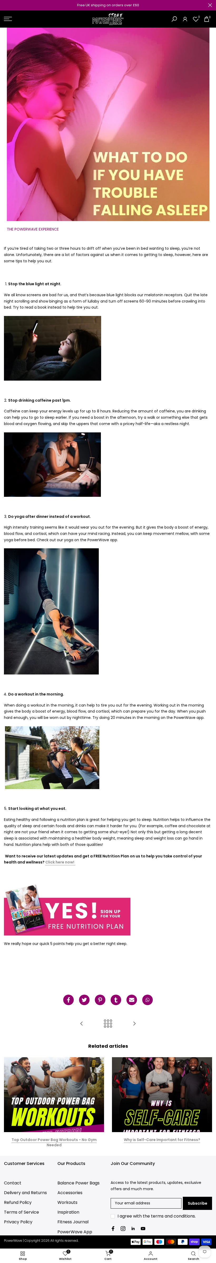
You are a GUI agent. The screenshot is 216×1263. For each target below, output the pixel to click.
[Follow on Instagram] (123, 1228)
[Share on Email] (131, 1000)
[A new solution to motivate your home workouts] (134, 1024)
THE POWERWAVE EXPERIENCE (33, 229)
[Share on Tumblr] (116, 1000)
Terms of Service (21, 1212)
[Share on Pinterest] (100, 1000)
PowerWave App (74, 1232)
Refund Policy (18, 1202)
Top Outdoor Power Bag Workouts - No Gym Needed (54, 1142)
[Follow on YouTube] (143, 1228)
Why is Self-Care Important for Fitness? (162, 1139)
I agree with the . (156, 1216)
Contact (12, 1183)
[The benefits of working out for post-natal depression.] (81, 1024)
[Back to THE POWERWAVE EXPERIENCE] (108, 1024)
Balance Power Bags (78, 1183)
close (6, 5)
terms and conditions (173, 1216)
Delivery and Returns (25, 1193)
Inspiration (68, 1212)
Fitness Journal (73, 1222)
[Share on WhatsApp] (147, 1000)
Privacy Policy (18, 1222)
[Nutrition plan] (67, 909)
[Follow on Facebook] (113, 1228)
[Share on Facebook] (68, 1000)
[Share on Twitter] (84, 1000)
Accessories (69, 1193)
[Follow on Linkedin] (133, 1228)
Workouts (67, 1202)
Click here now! (59, 862)
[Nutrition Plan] (74, 862)
